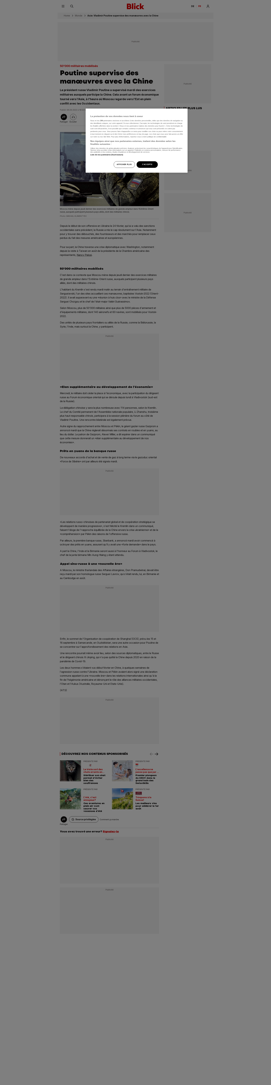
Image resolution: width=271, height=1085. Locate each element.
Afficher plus (124, 164)
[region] (137, 141)
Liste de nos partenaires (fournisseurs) (106, 155)
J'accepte (147, 164)
